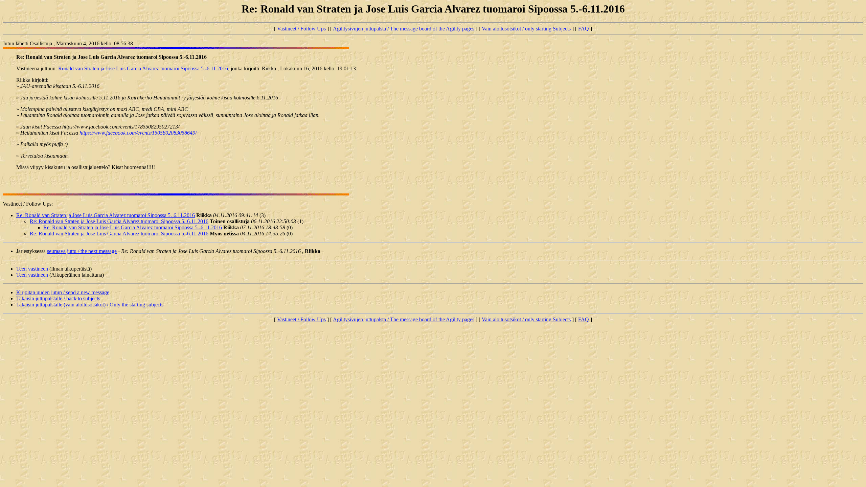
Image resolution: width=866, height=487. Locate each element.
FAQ (583, 28)
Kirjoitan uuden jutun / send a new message (62, 292)
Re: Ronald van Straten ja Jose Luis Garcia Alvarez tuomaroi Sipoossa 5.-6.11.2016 (105, 215)
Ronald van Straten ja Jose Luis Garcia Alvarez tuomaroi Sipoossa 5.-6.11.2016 (143, 68)
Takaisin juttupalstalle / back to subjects (58, 298)
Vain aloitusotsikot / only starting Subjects (526, 28)
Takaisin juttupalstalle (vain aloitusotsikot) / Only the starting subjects (89, 304)
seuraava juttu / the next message (82, 251)
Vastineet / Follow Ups (301, 28)
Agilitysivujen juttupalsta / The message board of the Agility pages (403, 28)
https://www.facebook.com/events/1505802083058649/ (138, 133)
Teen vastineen (32, 269)
